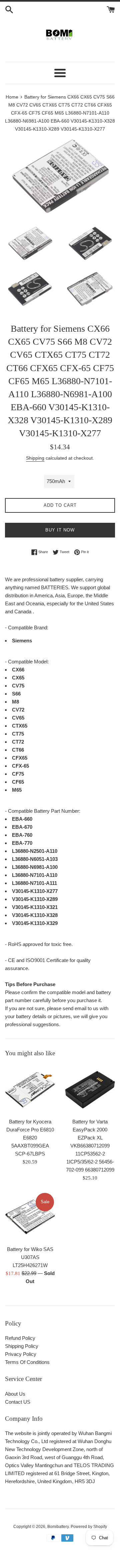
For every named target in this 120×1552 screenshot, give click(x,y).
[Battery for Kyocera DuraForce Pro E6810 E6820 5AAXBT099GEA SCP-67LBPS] (30, 1089)
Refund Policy (20, 1338)
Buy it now (60, 529)
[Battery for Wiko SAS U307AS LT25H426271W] (30, 1217)
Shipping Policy (21, 1346)
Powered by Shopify (89, 1526)
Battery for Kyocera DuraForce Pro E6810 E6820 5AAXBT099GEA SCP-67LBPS (30, 1137)
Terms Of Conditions (27, 1362)
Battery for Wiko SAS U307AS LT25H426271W (30, 1257)
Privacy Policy (20, 1354)
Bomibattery (58, 1526)
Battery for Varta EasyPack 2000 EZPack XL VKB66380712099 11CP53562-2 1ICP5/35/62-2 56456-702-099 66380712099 (90, 1146)
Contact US (17, 1402)
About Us (15, 1394)
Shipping (35, 458)
